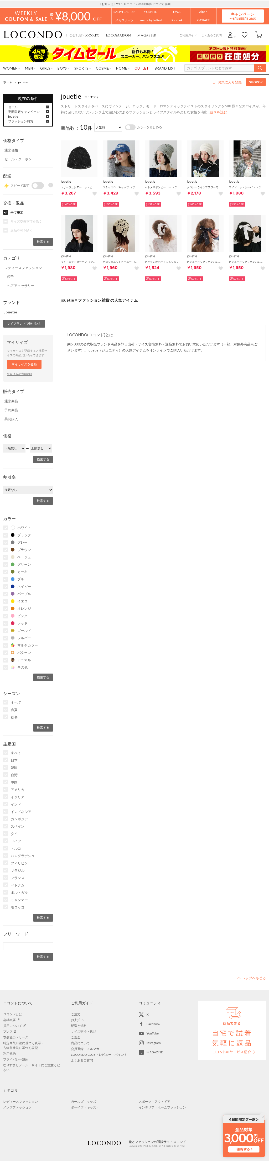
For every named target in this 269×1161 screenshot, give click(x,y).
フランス (17, 878)
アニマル (24, 660)
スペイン (17, 826)
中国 (14, 782)
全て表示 (17, 212)
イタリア (17, 797)
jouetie (23, 82)
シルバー (24, 638)
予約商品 (11, 410)
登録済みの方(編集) (19, 374)
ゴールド (24, 630)
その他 (22, 667)
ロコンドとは (12, 1014)
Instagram (154, 1043)
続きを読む (218, 112)
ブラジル (17, 870)
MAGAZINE (155, 1052)
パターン (24, 652)
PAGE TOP (251, 978)
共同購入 (11, 419)
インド (16, 804)
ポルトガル (19, 892)
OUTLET (85, 35)
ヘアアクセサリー (20, 285)
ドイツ (16, 841)
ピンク (22, 616)
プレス (8, 1031)
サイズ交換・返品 (83, 1031)
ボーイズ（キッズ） (85, 1107)
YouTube (153, 1033)
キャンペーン (243, 16)
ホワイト (24, 528)
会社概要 (9, 1020)
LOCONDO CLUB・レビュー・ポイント (99, 1055)
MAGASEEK (146, 35)
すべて (16, 702)
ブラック (24, 535)
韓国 (14, 767)
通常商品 (11, 401)
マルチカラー (27, 645)
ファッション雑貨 (20, 121)
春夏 (14, 710)
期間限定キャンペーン (24, 112)
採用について (12, 1026)
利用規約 (9, 1053)
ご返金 (75, 1037)
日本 (14, 760)
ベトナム (17, 885)
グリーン (24, 564)
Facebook (153, 1024)
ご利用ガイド (188, 35)
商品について (80, 1043)
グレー (22, 542)
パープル (24, 594)
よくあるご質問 (211, 35)
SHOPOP (256, 82)
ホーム (8, 82)
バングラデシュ (23, 856)
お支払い (77, 1020)
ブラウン (24, 550)
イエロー (24, 601)
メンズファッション (17, 1107)
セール (13, 107)
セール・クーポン (18, 159)
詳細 (167, 4)
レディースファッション (23, 268)
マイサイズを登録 (24, 364)
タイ (14, 834)
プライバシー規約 (15, 1059)
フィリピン (19, 863)
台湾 (14, 775)
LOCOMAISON (118, 35)
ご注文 (75, 1014)
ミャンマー (19, 900)
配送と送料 (79, 1026)
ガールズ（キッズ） (85, 1102)
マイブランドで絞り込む (24, 323)
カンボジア (19, 819)
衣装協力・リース (15, 1037)
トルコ (16, 848)
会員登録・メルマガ (85, 1049)
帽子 (10, 277)
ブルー (22, 579)
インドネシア (21, 812)
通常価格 (11, 150)
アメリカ (17, 789)
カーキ (22, 572)
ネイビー (24, 586)
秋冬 (14, 717)
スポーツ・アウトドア (154, 1102)
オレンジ (24, 608)
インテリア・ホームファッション (162, 1107)
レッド (22, 623)
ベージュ (24, 557)
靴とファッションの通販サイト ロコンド (33, 35)
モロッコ (17, 907)
